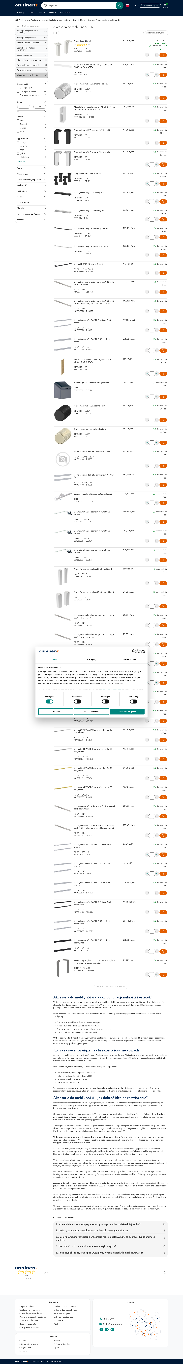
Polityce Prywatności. (111, 689)
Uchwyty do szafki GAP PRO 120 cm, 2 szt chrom (92, 845)
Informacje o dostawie (28, 1320)
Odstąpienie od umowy (29, 1327)
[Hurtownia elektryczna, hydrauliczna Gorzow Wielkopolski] (131, 1321)
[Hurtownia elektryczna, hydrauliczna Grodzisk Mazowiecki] (149, 1323)
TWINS (84, 574)
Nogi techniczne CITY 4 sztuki (87, 173)
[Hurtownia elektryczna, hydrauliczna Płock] (147, 1322)
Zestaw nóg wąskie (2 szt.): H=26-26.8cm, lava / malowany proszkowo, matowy (94, 961)
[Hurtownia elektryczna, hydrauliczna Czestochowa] (145, 1330)
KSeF (56, 1324)
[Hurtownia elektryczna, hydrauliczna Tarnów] (150, 1334)
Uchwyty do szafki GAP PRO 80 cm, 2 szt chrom (92, 864)
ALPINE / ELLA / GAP (89, 457)
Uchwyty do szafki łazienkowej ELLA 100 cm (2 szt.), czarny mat (94, 807)
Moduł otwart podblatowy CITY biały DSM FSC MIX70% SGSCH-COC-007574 (94, 108)
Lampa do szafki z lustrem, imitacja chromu (93, 494)
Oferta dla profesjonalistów (30, 1313)
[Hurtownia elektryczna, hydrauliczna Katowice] (144, 1333)
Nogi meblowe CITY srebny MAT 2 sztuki (92, 152)
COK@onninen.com (112, 1324)
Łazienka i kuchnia (48, 20)
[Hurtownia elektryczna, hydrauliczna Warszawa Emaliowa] (151, 1323)
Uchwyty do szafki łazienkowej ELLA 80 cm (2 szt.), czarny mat (94, 283)
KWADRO (85, 719)
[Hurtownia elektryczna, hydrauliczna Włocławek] (144, 1321)
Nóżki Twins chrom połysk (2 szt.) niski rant (93, 569)
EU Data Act (59, 1320)
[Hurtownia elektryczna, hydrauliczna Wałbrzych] (135, 1331)
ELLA (83, 290)
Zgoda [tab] (54, 659)
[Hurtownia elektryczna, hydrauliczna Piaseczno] (150, 1324)
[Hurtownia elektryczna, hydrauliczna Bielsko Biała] (144, 1335)
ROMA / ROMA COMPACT (89, 269)
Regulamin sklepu (26, 1306)
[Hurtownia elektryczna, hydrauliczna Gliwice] (143, 1333)
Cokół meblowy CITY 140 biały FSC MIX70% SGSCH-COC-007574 (93, 66)
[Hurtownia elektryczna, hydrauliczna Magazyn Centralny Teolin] (146, 1325)
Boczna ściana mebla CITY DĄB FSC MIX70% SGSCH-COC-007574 (93, 360)
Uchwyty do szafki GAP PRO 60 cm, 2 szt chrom (92, 340)
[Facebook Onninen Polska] (101, 1330)
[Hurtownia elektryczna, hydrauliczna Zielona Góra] (132, 1325)
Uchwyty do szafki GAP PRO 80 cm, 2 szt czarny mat (92, 922)
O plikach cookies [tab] (129, 659)
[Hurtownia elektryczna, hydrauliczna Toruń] (142, 1319)
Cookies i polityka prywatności (66, 1306)
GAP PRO (85, 328)
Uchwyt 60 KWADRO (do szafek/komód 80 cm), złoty (93, 769)
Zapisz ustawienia (91, 711)
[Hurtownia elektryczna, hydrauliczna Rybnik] (143, 1334)
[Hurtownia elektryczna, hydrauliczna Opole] (141, 1331)
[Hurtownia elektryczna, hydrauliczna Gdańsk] (143, 1311)
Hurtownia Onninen (29, 20)
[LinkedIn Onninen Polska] (107, 1330)
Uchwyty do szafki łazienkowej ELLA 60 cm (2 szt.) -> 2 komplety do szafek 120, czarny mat (94, 826)
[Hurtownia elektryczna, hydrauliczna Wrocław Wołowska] (137, 1329)
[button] (119, 5)
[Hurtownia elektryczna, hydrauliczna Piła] (136, 1318)
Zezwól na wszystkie (127, 711)
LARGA (87, 89)
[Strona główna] (17, 20)
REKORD (85, 49)
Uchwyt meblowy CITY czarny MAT (89, 192)
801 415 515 (109, 1319)
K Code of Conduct (62, 1344)
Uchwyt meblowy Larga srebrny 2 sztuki (91, 246)
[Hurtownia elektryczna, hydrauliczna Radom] (151, 1327)
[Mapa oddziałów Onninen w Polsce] (144, 1339)
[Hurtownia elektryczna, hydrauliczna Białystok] (157, 1318)
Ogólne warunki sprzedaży (30, 1310)
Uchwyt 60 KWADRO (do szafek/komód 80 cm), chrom (93, 731)
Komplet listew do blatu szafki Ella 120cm (92, 452)
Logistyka (23, 1351)
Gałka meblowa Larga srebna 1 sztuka (91, 84)
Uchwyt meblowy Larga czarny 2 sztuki (91, 228)
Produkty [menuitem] (20, 12)
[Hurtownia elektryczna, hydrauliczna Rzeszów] (154, 1334)
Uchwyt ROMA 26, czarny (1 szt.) (88, 264)
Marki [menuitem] (31, 12)
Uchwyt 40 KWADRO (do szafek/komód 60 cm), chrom (93, 750)
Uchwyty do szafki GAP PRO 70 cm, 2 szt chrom (92, 884)
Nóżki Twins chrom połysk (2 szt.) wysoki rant (94, 592)
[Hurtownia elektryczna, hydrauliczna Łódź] (145, 1326)
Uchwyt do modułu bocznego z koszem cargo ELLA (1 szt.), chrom (94, 616)
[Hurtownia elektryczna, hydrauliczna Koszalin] (135, 1312)
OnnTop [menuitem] (41, 12)
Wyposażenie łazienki (68, 20)
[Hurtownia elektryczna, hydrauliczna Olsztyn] (148, 1314)
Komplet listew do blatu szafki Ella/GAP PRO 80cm (94, 476)
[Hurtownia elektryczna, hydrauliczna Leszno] (137, 1325)
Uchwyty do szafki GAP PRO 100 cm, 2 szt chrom (92, 321)
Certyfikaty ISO (25, 1347)
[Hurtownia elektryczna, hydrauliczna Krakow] (148, 1334)
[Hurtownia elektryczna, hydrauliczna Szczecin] (130, 1316)
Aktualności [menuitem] (65, 12)
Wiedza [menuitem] (52, 12)
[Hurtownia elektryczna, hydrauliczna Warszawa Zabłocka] (151, 1322)
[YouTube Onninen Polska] (112, 1330)
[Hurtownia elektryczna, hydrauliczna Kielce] (150, 1330)
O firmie (22, 1340)
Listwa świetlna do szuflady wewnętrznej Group (92, 513)
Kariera (57, 1340)
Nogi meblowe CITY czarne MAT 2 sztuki (92, 130)
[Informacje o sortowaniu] (143, 33)
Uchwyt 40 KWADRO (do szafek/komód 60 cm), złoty (93, 788)
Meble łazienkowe (87, 20)
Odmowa (56, 711)
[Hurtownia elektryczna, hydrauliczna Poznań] (137, 1322)
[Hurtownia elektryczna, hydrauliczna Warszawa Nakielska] (150, 1322)
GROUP (86, 519)
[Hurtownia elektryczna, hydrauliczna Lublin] (156, 1327)
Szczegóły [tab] (91, 659)
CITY (86, 72)
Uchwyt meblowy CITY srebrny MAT (90, 210)
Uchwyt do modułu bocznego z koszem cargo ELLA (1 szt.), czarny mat (94, 635)
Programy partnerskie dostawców (33, 1317)
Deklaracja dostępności (63, 1317)
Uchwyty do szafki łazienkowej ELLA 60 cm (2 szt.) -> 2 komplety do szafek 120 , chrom (94, 302)
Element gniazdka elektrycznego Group (91, 382)
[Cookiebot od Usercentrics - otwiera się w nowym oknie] (134, 651)
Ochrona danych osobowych (66, 1310)
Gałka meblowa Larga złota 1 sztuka (90, 429)
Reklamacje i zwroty (27, 1324)
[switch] (77, 701)
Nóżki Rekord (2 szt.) (83, 41)
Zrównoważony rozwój (28, 1344)
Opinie (56, 1347)
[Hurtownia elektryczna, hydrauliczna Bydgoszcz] (141, 1318)
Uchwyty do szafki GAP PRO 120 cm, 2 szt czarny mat (92, 903)
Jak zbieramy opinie (62, 1313)
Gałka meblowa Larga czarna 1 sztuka (91, 406)
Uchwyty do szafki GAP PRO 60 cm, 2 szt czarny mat (92, 941)
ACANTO (87, 968)
